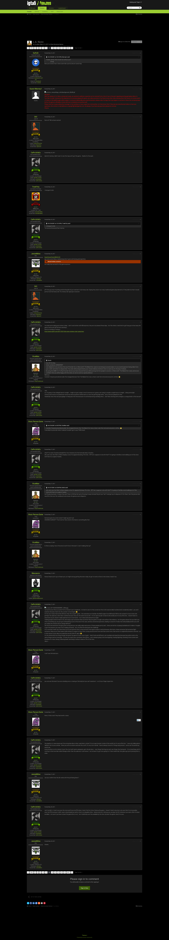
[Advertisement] (59, 27)
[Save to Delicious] (36, 903)
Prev (31, 872)
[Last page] (72, 48)
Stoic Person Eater (35, 421)
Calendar (37, 11)
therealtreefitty (39, 213)
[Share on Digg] (33, 903)
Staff (52, 11)
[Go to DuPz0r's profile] (36, 63)
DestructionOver (38, 143)
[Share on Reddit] (39, 903)
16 (61, 48)
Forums (42, 8)
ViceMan (37, 44)
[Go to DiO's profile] (36, 126)
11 (46, 48)
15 (58, 48)
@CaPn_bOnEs (38, 177)
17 (64, 48)
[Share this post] (140, 53)
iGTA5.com (32, 8)
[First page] (28, 48)
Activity (51, 8)
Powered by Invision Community (84, 937)
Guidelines (45, 11)
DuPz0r (36, 53)
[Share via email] (41, 903)
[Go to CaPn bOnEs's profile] (36, 162)
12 (49, 48)
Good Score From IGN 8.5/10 (52, 257)
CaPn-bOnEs (39, 180)
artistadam (38, 179)
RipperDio (38, 145)
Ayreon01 (39, 146)
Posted (50, 53)
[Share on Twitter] (28, 903)
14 (55, 48)
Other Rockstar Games (56, 44)
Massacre (36, 573)
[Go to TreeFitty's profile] (36, 196)
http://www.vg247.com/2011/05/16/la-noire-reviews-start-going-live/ (64, 331)
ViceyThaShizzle (39, 381)
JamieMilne (35, 254)
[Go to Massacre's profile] (36, 583)
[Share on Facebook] (31, 903)
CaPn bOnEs (36, 153)
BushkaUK (38, 81)
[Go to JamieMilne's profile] (36, 263)
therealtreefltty (38, 211)
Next (68, 872)
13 (52, 48)
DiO (35, 117)
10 (43, 48)
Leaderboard (61, 8)
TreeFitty (35, 187)
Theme (84, 935)
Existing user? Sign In (135, 2)
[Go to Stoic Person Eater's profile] (36, 431)
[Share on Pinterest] (44, 903)
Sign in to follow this (125, 41)
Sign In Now (84, 888)
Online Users (60, 11)
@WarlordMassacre (38, 598)
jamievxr (39, 278)
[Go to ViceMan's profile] (29, 43)
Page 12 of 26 (78, 48)
